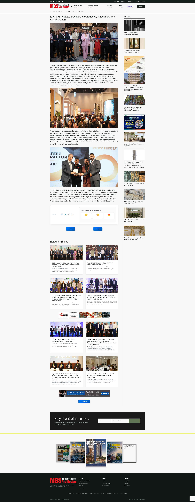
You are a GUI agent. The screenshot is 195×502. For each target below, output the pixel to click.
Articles (81, 485)
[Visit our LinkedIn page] (51, 1)
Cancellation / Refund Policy (109, 493)
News (103, 481)
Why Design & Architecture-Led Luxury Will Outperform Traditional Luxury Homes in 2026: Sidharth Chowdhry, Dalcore (134, 164)
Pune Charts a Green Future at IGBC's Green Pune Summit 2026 (100, 264)
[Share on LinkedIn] (65, 214)
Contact (116, 1)
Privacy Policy (94, 493)
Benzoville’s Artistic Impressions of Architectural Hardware (134, 238)
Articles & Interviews (109, 6)
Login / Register (140, 1)
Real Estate (121, 6)
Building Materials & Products (96, 6)
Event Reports (105, 485)
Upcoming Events (106, 483)
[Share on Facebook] (62, 214)
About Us (71, 493)
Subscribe (131, 1)
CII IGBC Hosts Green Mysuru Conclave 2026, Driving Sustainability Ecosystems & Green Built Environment (101, 297)
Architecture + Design (80, 6)
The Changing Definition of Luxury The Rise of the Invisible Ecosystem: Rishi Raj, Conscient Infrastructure (133, 88)
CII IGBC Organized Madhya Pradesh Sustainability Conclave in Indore (64, 340)
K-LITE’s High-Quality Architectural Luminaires (131, 33)
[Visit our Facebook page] (53, 1)
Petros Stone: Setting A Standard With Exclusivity (133, 202)
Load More (84, 401)
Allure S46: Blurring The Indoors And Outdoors (134, 220)
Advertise (123, 1)
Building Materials (83, 483)
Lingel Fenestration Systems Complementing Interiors (132, 51)
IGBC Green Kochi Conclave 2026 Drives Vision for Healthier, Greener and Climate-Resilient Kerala (66, 264)
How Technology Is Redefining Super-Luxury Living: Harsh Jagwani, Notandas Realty (133, 108)
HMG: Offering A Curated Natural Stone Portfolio (134, 184)
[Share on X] (68, 214)
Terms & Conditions (82, 493)
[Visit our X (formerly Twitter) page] (56, 1)
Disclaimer (124, 493)
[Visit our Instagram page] (62, 1)
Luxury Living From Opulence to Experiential (134, 145)
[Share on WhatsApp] (72, 214)
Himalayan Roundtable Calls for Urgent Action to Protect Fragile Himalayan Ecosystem (100, 375)
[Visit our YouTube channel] (59, 1)
